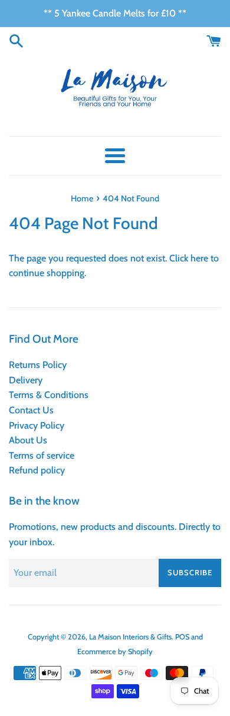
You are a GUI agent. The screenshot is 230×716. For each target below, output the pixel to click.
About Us (28, 440)
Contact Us (31, 410)
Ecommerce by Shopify (115, 651)
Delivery (25, 380)
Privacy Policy (36, 425)
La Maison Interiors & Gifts (130, 636)
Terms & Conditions (48, 394)
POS (182, 636)
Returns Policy (38, 364)
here (199, 258)
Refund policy (37, 470)
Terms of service (41, 455)
